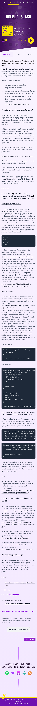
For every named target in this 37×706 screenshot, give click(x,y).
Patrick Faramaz (17, 604)
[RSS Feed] (30, 674)
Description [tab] (7, 54)
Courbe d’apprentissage (12, 555)
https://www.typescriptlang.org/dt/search (16, 549)
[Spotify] (7, 673)
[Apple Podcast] (18, 673)
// (6, 3)
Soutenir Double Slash (20, 630)
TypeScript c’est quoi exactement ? (17, 110)
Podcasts (13, 2)
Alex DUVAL (13, 600)
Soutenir (30, 2)
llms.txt (26, 703)
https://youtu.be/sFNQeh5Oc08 (16, 104)
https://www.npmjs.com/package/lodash (16, 522)
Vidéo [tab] (30, 54)
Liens (4, 577)
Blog (22, 2)
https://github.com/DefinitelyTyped (14, 538)
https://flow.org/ (8, 179)
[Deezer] (13, 673)
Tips (3, 476)
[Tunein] (24, 673)
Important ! (6, 188)
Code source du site (16, 703)
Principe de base (7, 291)
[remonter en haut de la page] (34, 702)
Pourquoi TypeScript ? (11, 204)
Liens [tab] (18, 54)
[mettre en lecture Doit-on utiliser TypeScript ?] (31, 40)
